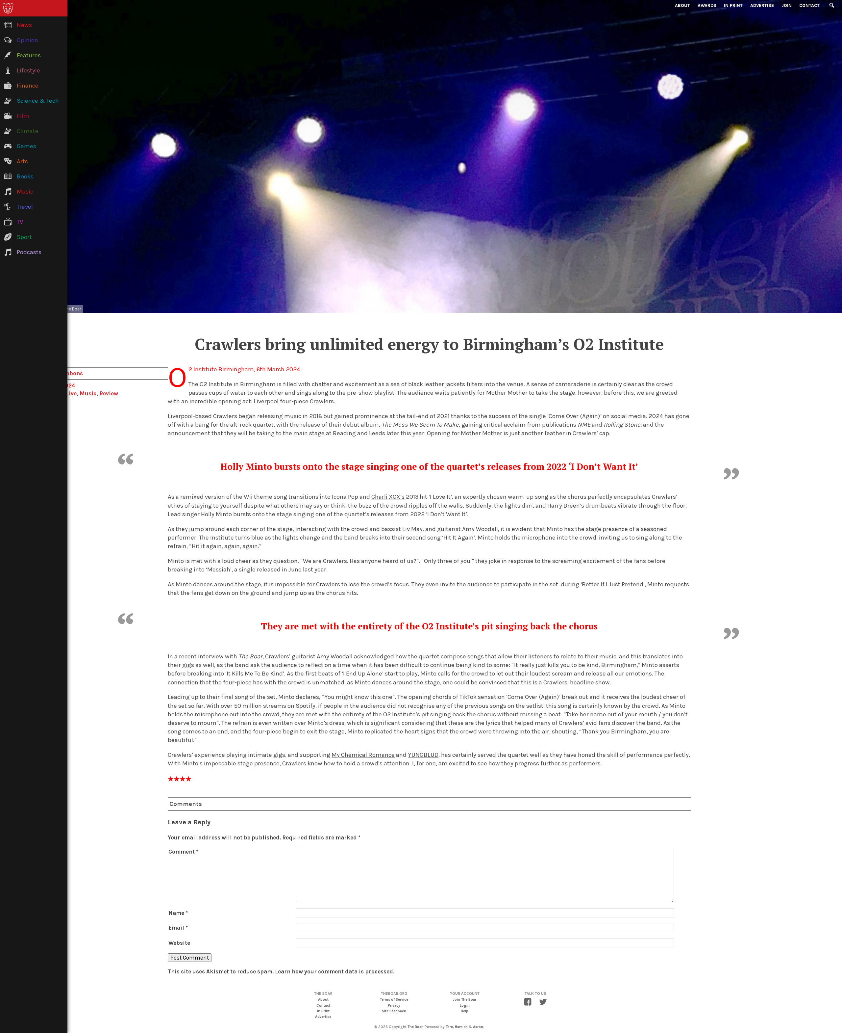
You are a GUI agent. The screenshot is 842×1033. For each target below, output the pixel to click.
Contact (809, 5)
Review (108, 393)
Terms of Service (394, 999)
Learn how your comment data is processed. (334, 971)
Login (465, 1005)
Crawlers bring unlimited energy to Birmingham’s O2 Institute (429, 344)
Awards (707, 5)
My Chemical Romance (363, 754)
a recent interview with (218, 656)
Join (786, 5)
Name (178, 913)
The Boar (415, 1027)
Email (178, 927)
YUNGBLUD (423, 754)
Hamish (461, 1027)
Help (464, 1011)
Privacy (394, 1005)
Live (71, 393)
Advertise (762, 5)
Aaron (478, 1027)
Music (88, 393)
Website (179, 943)
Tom (449, 1027)
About (682, 5)
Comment (183, 851)
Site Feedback (394, 1011)
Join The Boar (464, 999)
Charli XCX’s (388, 496)
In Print (733, 5)
